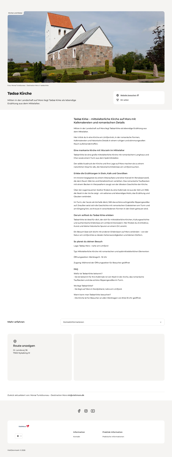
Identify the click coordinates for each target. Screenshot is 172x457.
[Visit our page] (79, 411)
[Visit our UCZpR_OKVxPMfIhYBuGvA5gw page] (93, 411)
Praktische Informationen (113, 437)
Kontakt (76, 437)
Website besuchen (128, 95)
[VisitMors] (22, 426)
